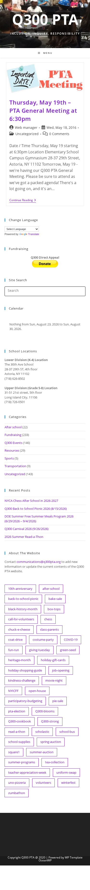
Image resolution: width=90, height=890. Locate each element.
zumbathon (16, 793)
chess (48, 619)
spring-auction (50, 742)
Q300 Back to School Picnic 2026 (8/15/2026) (36, 508)
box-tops (54, 609)
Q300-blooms (44, 711)
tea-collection (54, 762)
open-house (37, 691)
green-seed (68, 650)
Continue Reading (22, 201)
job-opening (60, 670)
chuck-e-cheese (19, 629)
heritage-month (19, 660)
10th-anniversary (20, 588)
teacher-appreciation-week (27, 772)
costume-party (43, 639)
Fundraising (13, 435)
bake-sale (55, 599)
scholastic (42, 731)
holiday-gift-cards (53, 660)
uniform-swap (66, 772)
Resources (12, 450)
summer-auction (42, 752)
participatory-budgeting (25, 701)
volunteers (43, 782)
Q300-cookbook (19, 721)
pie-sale (57, 701)
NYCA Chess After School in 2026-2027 (31, 500)
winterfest (68, 782)
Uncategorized (27, 133)
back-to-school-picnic (23, 599)
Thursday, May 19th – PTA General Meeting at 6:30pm (43, 110)
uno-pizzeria (17, 782)
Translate (33, 234)
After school (13, 427)
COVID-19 (71, 639)
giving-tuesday (39, 650)
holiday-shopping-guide (25, 670)
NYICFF (13, 691)
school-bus (67, 731)
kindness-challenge (21, 680)
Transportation (15, 466)
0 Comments (59, 133)
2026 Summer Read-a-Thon (24, 537)
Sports (9, 458)
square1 (14, 752)
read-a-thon (16, 731)
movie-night (54, 680)
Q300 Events (13, 443)
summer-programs (21, 762)
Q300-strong (50, 721)
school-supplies (19, 742)
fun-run (13, 650)
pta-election (16, 711)
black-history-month (22, 609)
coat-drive (15, 639)
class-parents (49, 629)
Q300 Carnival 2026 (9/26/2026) (26, 529)
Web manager (26, 127)
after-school (51, 588)
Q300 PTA (45, 19)
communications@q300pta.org (39, 562)
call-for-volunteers (21, 619)
